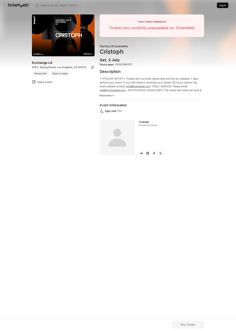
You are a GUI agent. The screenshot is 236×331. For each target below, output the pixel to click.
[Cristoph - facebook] (154, 153)
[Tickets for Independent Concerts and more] (18, 5)
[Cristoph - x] (160, 153)
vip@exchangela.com (113, 90)
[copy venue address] (92, 67)
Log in (222, 5)
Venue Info (40, 73)
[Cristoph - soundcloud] (141, 153)
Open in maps (60, 73)
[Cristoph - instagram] (147, 153)
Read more (106, 95)
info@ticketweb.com (138, 86)
